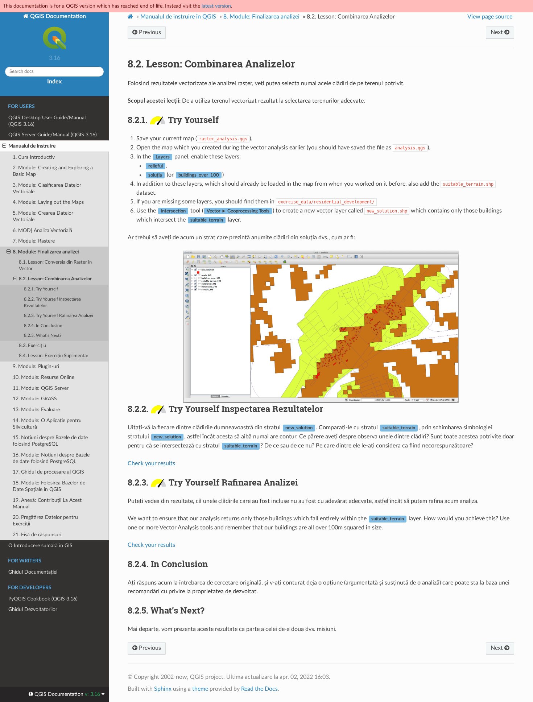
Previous (149, 32)
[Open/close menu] (4, 146)
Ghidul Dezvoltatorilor (32, 609)
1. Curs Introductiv (34, 157)
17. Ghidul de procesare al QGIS (48, 472)
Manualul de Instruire (31, 146)
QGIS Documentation (57, 16)
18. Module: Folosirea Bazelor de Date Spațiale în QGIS (49, 486)
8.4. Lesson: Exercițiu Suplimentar (53, 356)
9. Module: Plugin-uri (36, 366)
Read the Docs (259, 689)
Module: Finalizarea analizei (261, 17)
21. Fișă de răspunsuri (37, 534)
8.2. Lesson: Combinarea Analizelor (55, 279)
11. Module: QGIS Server (41, 388)
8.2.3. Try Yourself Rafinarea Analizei (58, 316)
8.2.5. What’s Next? (42, 336)
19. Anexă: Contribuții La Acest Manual (47, 503)
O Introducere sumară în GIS (40, 545)
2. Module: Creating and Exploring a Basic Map (53, 171)
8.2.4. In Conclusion (43, 326)
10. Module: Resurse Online (43, 377)
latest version (216, 6)
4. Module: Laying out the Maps (48, 202)
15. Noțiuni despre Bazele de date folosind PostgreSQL (50, 441)
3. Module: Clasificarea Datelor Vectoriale (47, 188)
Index (54, 81)
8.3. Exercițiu (32, 345)
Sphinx (163, 689)
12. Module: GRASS (35, 398)
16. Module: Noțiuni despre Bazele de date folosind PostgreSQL (51, 458)
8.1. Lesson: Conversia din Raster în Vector (55, 265)
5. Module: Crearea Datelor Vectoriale (43, 216)
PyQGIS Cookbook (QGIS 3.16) (43, 599)
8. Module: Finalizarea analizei (46, 252)
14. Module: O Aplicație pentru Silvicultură (47, 424)
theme (200, 689)
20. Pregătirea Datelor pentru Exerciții (45, 520)
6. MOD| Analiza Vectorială (42, 230)
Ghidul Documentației (32, 572)
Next (497, 32)
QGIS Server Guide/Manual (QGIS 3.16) (52, 134)
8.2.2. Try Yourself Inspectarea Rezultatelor (52, 302)
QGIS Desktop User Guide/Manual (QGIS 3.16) (47, 121)
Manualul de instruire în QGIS (178, 17)
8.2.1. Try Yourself (41, 289)
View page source (489, 17)
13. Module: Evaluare (36, 409)
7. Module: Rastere (34, 241)
